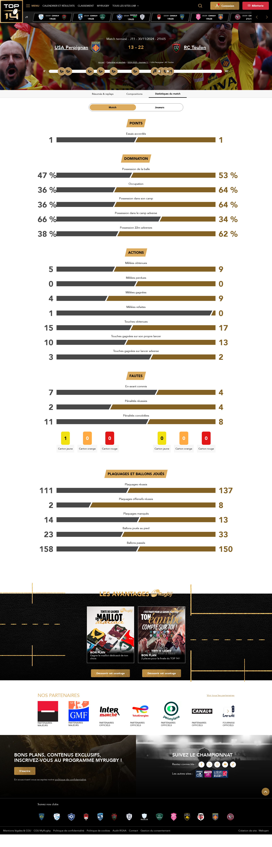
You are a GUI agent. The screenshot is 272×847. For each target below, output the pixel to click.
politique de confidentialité (70, 779)
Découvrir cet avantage (110, 673)
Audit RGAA (119, 830)
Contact (133, 830)
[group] (52, 17)
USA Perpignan (71, 47)
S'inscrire (24, 771)
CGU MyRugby (42, 830)
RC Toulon (195, 47)
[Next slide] (267, 17)
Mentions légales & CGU (17, 830)
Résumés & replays (102, 94)
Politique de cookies (98, 830)
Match (112, 107)
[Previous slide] (257, 17)
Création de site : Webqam (253, 830)
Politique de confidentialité (68, 830)
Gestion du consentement (155, 830)
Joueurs (159, 107)
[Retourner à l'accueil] (11, 11)
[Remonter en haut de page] (265, 792)
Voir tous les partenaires (220, 695)
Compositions (134, 94)
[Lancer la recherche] (200, 6)
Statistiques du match (167, 94)
